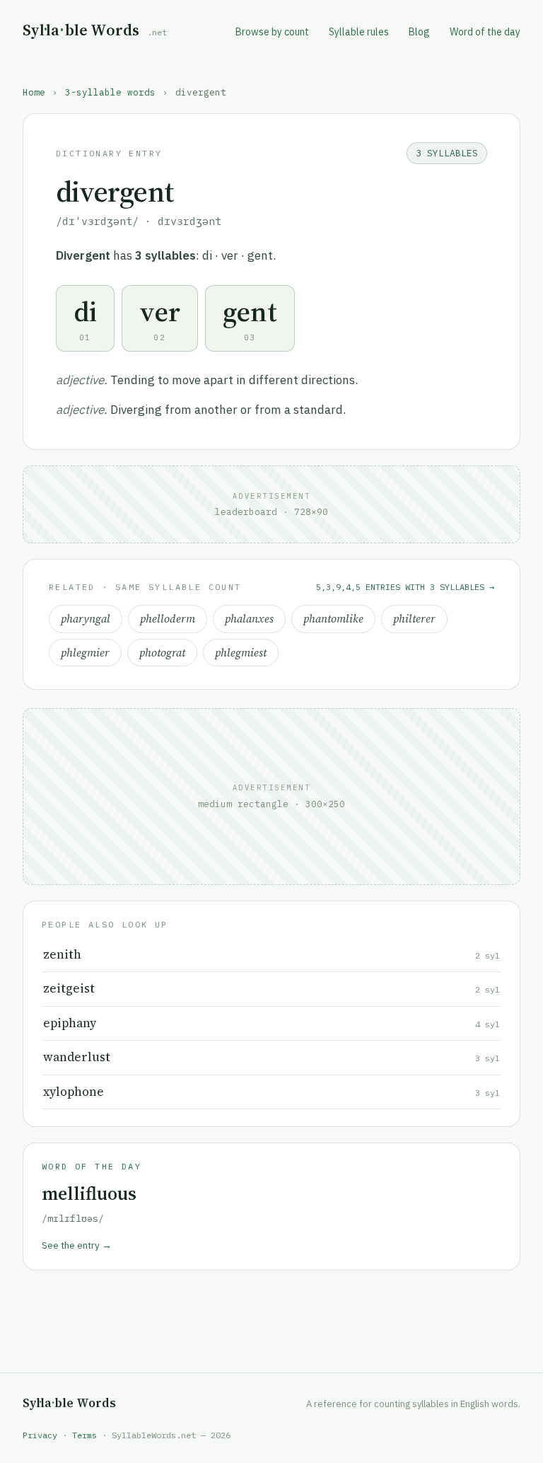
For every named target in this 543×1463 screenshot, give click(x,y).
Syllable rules (359, 31)
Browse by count (272, 31)
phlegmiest (241, 652)
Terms (84, 1435)
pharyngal (85, 618)
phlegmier (85, 652)
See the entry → (77, 1245)
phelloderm (167, 618)
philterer (414, 618)
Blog (419, 31)
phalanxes (249, 618)
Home (34, 92)
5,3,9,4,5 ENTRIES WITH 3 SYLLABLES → (405, 587)
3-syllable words (110, 92)
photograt (162, 652)
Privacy (40, 1435)
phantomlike (333, 618)
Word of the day (485, 31)
